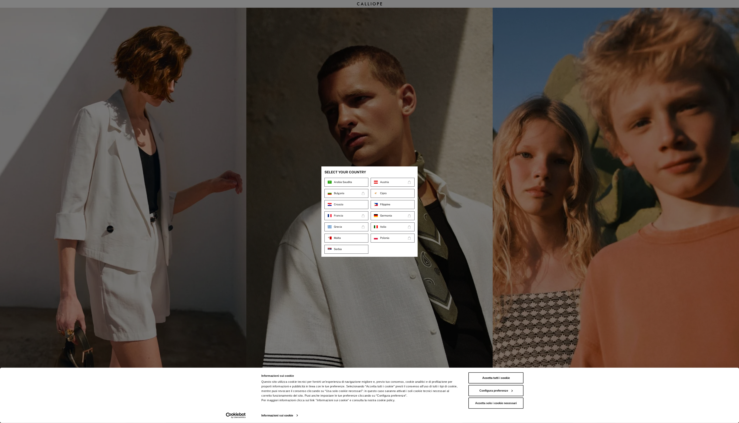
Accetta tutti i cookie (496, 377)
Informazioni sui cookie (277, 415)
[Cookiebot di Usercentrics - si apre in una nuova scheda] (236, 415)
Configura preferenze (493, 390)
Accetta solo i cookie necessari (496, 403)
